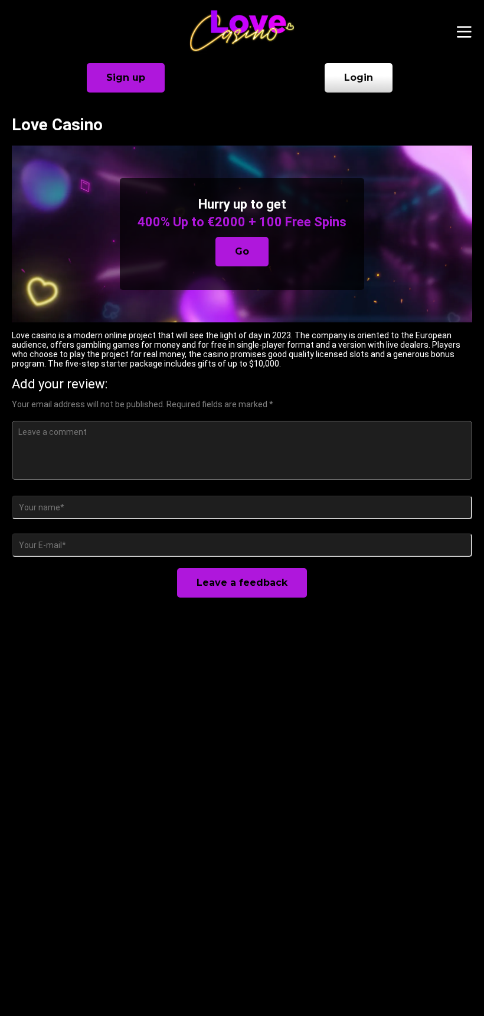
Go (242, 251)
